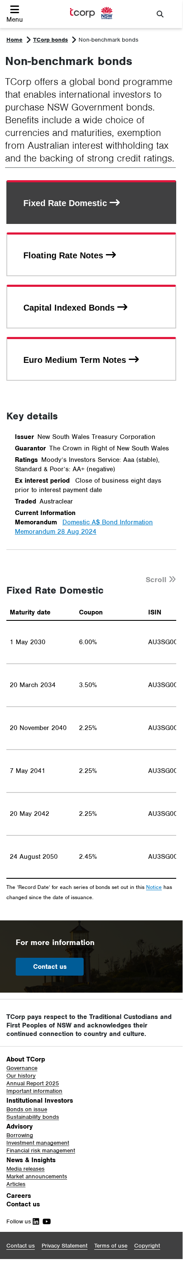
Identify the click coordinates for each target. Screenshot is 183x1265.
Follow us (19, 1221)
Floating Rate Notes (64, 255)
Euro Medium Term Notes (76, 360)
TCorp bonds (50, 39)
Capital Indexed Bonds (70, 307)
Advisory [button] (19, 1126)
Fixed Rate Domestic (66, 203)
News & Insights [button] (31, 1160)
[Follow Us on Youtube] (45, 1221)
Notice (154, 887)
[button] (14, 14)
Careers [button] (18, 1195)
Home (14, 39)
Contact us (50, 966)
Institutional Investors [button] (39, 1100)
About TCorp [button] (25, 1059)
